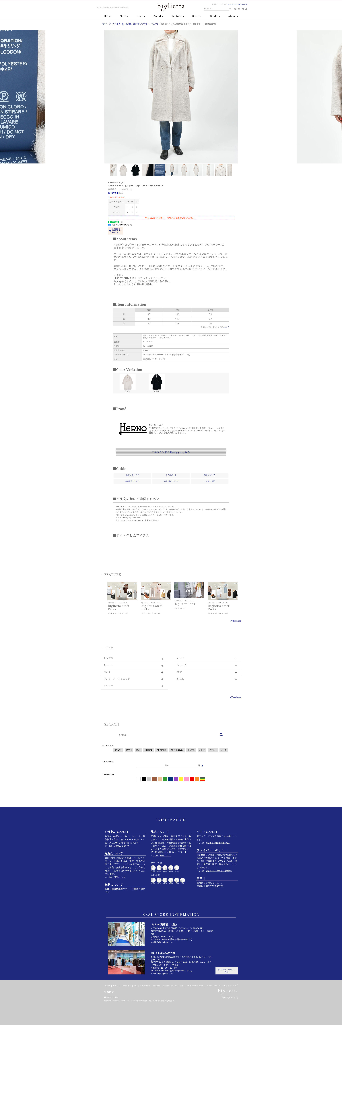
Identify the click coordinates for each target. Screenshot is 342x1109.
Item (140, 16)
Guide (214, 16)
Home (107, 16)
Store (196, 16)
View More (236, 621)
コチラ (226, 327)
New (123, 16)
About (232, 16)
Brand (157, 16)
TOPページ (106, 24)
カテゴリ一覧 (118, 24)
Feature (177, 16)
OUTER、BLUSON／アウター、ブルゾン (142, 24)
